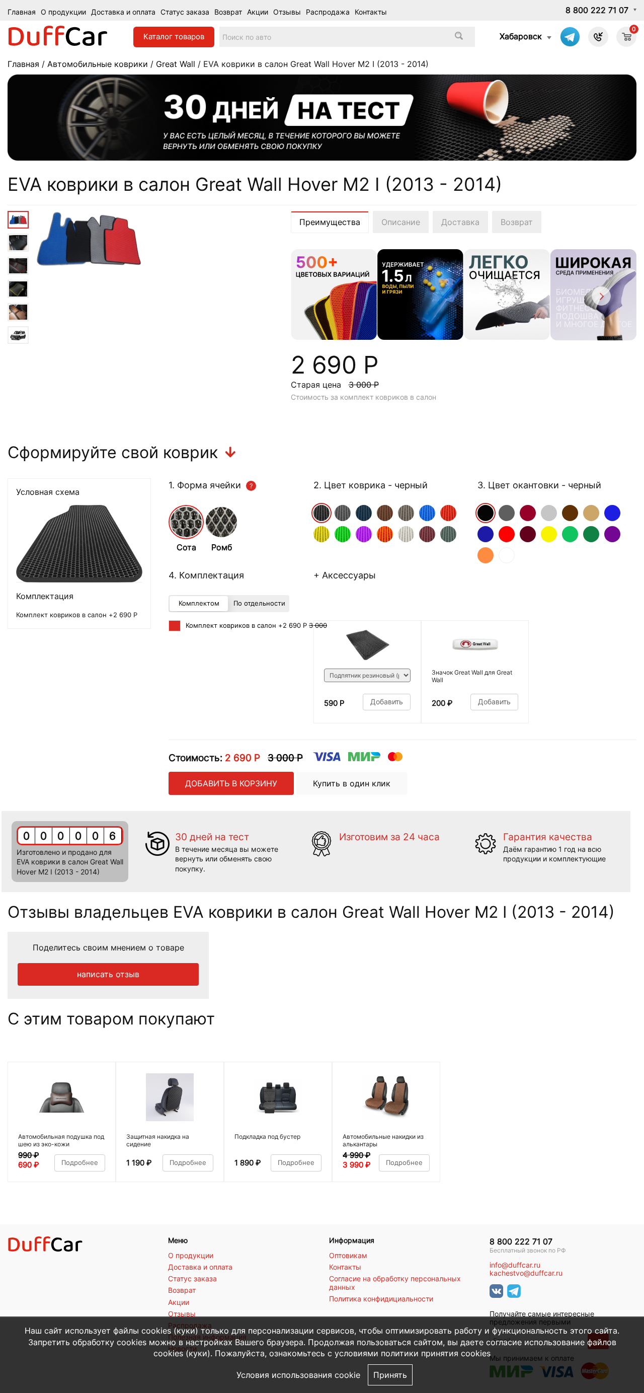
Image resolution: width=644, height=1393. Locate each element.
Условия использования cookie (298, 1375)
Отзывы (287, 12)
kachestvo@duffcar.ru (526, 1273)
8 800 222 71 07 (597, 10)
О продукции (63, 12)
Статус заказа (184, 12)
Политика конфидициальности (381, 1299)
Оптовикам (348, 1256)
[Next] (600, 298)
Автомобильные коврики (97, 64)
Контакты (371, 12)
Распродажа (328, 12)
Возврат (228, 12)
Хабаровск (521, 36)
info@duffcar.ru (515, 1265)
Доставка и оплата (123, 12)
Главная (22, 12)
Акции (257, 12)
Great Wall (175, 64)
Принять (390, 1375)
